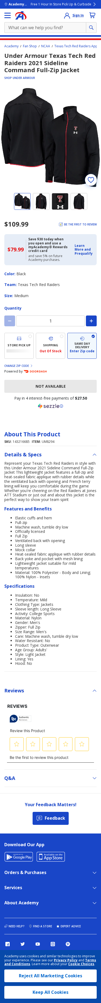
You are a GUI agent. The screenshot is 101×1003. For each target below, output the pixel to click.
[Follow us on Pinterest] (68, 944)
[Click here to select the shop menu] (7, 15)
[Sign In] (67, 15)
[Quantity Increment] (91, 320)
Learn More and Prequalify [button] (84, 249)
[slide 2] (41, 201)
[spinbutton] (50, 320)
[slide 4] (79, 201)
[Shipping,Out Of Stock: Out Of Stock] (50, 345)
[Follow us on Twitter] (22, 944)
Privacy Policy (66, 960)
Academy (11, 46)
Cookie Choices (81, 964)
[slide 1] (22, 201)
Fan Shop (30, 46)
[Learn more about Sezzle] (51, 406)
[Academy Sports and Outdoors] (21, 15)
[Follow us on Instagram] (53, 944)
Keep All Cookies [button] (50, 992)
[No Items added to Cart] (92, 15)
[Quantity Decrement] (9, 320)
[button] (84, 249)
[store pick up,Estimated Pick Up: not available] (19, 345)
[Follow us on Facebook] (7, 944)
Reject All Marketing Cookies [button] (50, 976)
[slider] (50, 137)
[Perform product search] (91, 27)
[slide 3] (60, 201)
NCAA (45, 46)
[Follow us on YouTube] (37, 944)
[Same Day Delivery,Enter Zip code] (82, 345)
